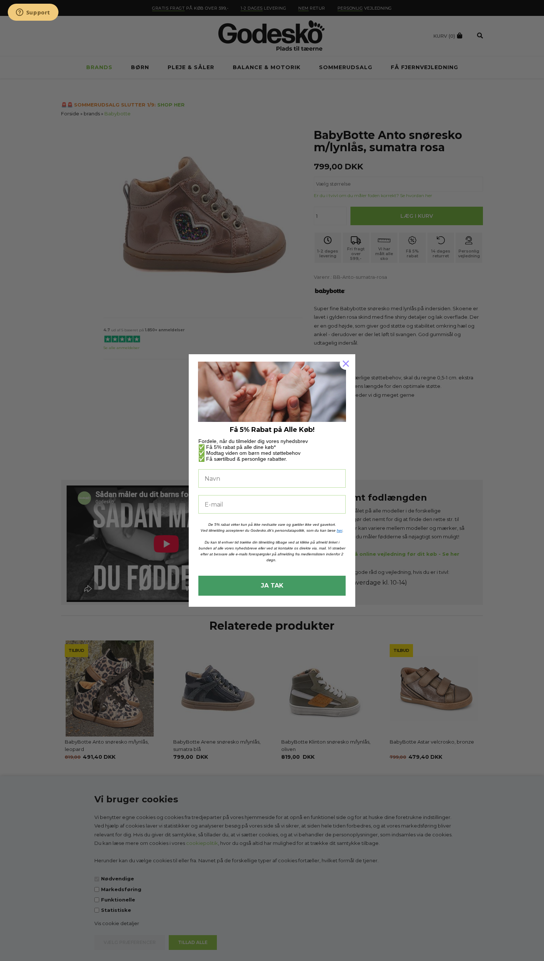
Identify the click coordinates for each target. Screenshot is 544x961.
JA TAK (272, 585)
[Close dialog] (345, 363)
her (339, 530)
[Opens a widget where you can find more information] (32, 13)
